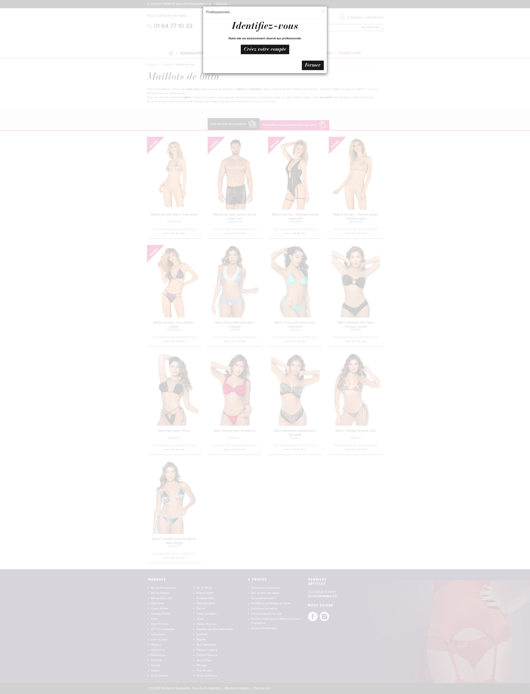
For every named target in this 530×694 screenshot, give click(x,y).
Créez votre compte (265, 49)
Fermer (313, 65)
